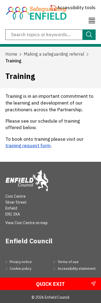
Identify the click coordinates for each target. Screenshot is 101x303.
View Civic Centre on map (26, 222)
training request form (28, 145)
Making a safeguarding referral (54, 54)
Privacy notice (20, 262)
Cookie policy (20, 268)
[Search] (89, 34)
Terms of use (68, 262)
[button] (92, 19)
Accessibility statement (76, 268)
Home (11, 54)
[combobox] (50, 34)
